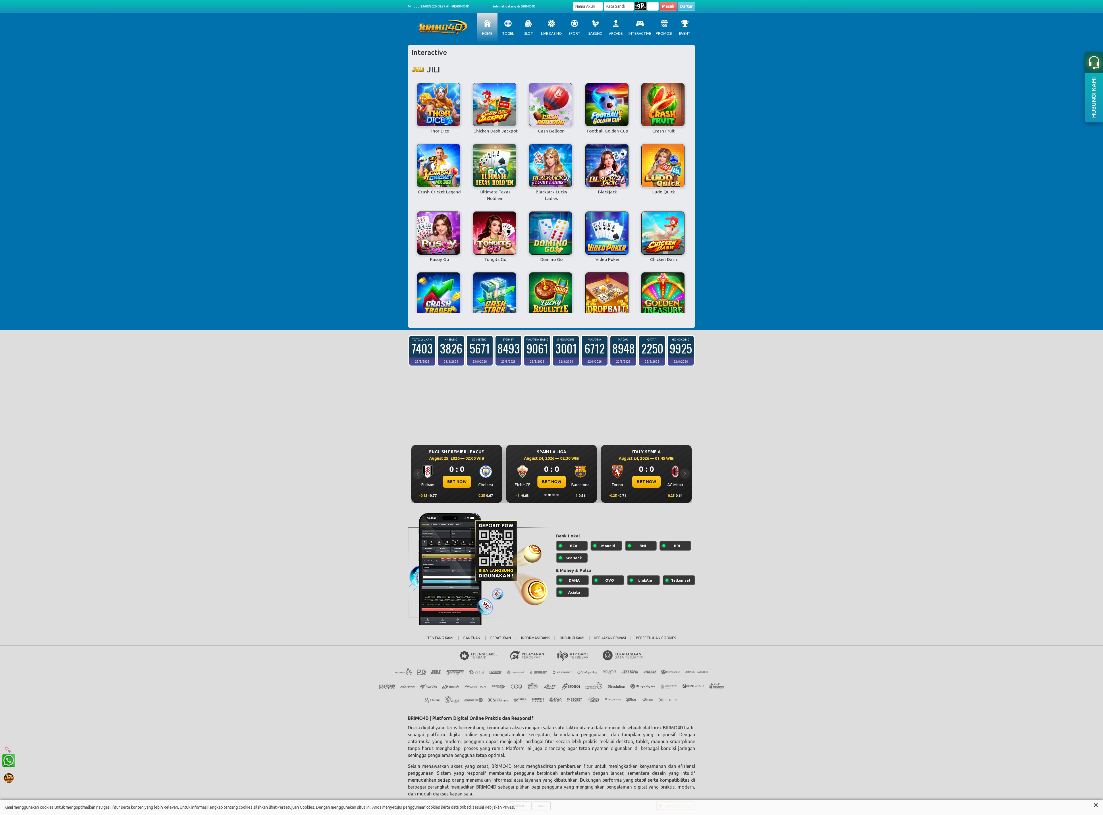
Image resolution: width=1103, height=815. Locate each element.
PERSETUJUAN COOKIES (656, 638)
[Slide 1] (545, 495)
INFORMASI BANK (535, 638)
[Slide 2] (549, 495)
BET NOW (456, 481)
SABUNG (595, 33)
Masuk (668, 6)
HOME (487, 33)
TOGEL (508, 33)
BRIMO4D (673, 727)
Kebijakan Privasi (499, 807)
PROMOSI (664, 33)
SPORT (574, 33)
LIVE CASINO (551, 33)
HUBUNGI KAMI (572, 638)
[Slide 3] (553, 495)
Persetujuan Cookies (295, 807)
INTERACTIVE (639, 33)
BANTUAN (471, 638)
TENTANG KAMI (440, 638)
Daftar (686, 6)
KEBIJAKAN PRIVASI (610, 638)
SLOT (528, 33)
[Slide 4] (557, 495)
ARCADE (616, 33)
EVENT (685, 33)
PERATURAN (500, 638)
